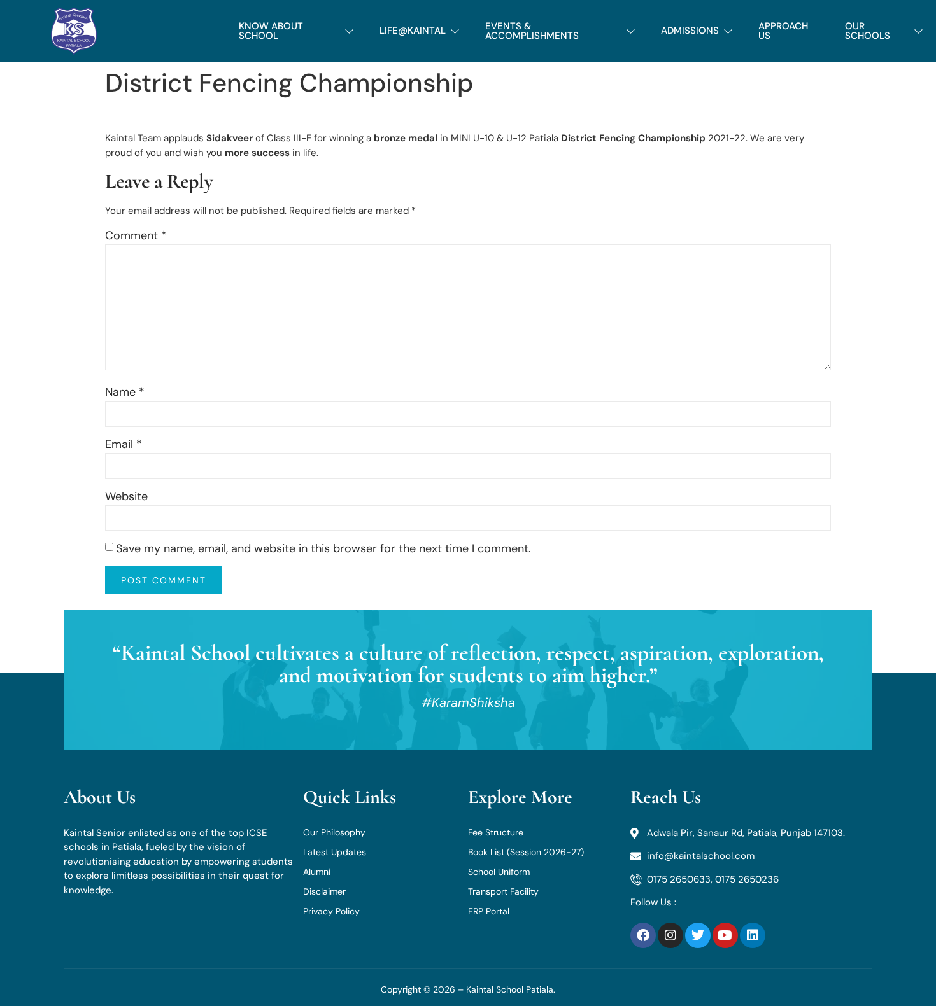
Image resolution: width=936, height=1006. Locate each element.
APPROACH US (783, 31)
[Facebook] (643, 935)
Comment (136, 235)
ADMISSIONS (690, 30)
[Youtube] (725, 935)
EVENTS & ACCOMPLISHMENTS (532, 31)
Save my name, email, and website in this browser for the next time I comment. (323, 548)
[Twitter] (698, 935)
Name (125, 392)
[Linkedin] (752, 935)
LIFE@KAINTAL (412, 30)
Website (126, 496)
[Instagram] (670, 935)
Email (123, 444)
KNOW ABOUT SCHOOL (271, 31)
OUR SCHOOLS (867, 31)
